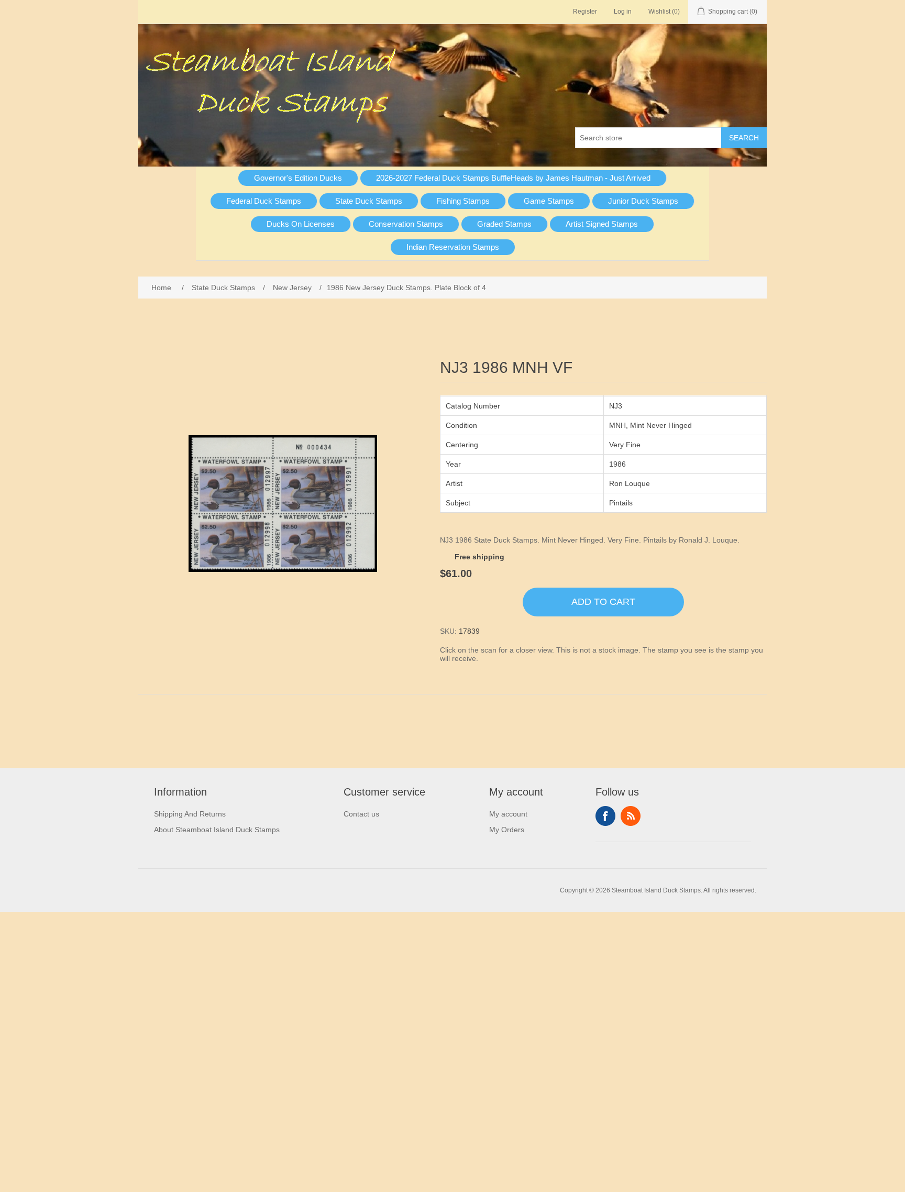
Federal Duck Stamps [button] (263, 200)
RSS (631, 816)
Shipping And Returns (190, 814)
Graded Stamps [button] (504, 223)
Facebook (605, 816)
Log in (623, 11)
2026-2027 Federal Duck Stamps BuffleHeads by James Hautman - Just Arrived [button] (513, 177)
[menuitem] (298, 178)
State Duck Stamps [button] (368, 200)
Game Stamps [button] (549, 200)
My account (508, 814)
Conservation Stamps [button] (406, 223)
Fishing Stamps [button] (463, 200)
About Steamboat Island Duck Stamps (217, 829)
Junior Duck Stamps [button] (643, 200)
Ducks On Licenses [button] (301, 223)
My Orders (506, 829)
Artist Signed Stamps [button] (602, 223)
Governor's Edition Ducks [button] (298, 177)
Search (744, 138)
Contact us (361, 814)
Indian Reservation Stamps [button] (452, 246)
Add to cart (603, 602)
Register (585, 11)
